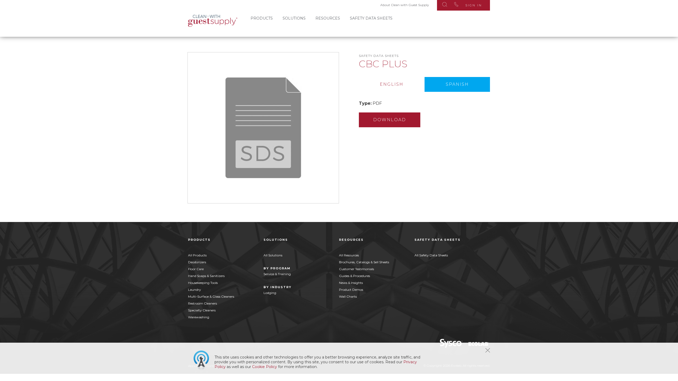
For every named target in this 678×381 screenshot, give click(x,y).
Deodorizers (197, 262)
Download (389, 119)
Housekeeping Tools (203, 283)
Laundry (194, 290)
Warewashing (198, 317)
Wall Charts (348, 296)
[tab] (392, 84)
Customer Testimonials (356, 269)
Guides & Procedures (354, 276)
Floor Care (196, 269)
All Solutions (273, 255)
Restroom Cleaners (202, 303)
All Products (197, 255)
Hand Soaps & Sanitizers (206, 276)
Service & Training (277, 274)
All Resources (349, 255)
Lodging (270, 293)
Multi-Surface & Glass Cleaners (211, 296)
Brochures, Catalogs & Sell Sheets (364, 262)
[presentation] (392, 84)
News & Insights (351, 283)
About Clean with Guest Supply (404, 5)
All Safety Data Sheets (431, 255)
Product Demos (351, 290)
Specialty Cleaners (202, 310)
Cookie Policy (264, 366)
